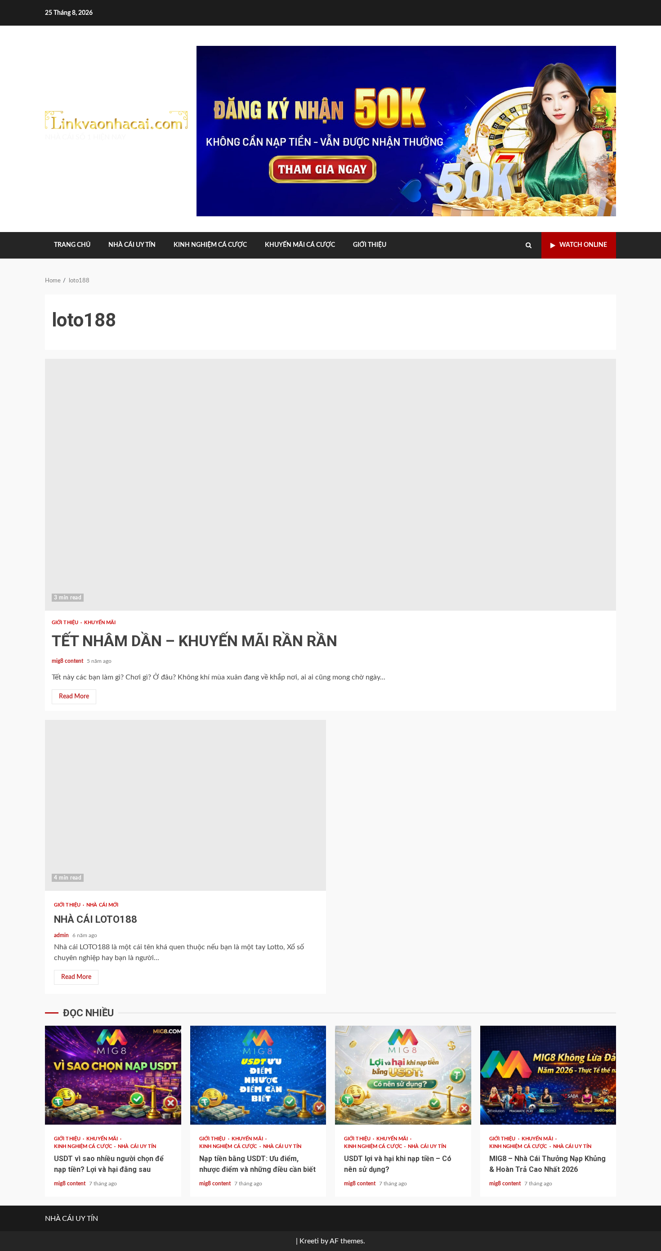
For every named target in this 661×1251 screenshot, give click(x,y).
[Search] (528, 245)
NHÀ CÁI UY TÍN (132, 245)
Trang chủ (72, 245)
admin (62, 935)
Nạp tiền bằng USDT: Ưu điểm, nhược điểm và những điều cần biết (258, 1075)
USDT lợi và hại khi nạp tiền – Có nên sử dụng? (403, 1075)
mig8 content (68, 661)
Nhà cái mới (102, 905)
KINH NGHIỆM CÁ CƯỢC (210, 245)
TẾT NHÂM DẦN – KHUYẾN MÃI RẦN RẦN (330, 485)
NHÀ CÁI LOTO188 (185, 805)
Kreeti (309, 1241)
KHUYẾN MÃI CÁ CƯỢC (300, 245)
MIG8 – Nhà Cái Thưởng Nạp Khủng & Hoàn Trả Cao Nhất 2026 (548, 1075)
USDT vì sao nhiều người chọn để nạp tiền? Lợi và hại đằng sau (113, 1075)
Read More (74, 696)
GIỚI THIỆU (369, 245)
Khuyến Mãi (100, 622)
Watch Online (583, 245)
